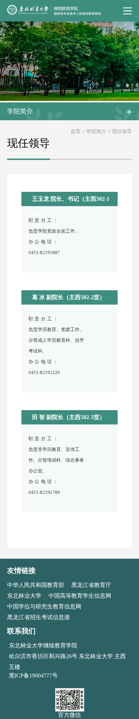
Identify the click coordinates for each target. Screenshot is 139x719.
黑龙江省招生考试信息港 (38, 617)
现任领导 (122, 131)
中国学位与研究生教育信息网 (44, 606)
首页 (76, 131)
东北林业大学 (24, 596)
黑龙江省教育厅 (91, 585)
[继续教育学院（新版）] (69, 11)
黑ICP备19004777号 (33, 675)
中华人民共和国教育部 (35, 585)
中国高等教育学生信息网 (79, 596)
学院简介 (97, 131)
